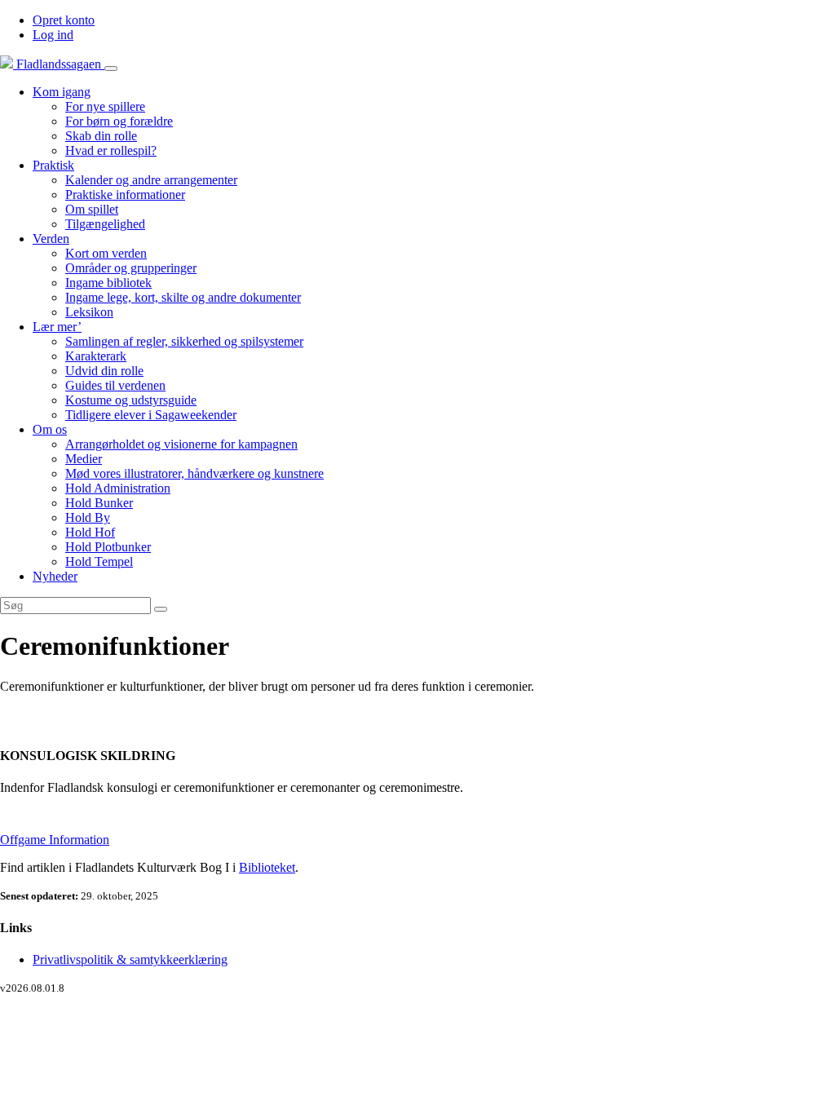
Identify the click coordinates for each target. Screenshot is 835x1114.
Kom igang (62, 92)
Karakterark (95, 356)
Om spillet (91, 209)
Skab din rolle (101, 136)
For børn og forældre (119, 121)
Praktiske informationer (125, 194)
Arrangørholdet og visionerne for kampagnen (181, 444)
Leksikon (89, 312)
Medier (83, 459)
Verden (51, 238)
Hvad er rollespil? (111, 150)
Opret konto (64, 20)
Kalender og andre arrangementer (151, 180)
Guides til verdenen (115, 385)
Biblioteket (267, 867)
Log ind (53, 35)
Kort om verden (106, 253)
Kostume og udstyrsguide (131, 400)
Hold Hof (90, 532)
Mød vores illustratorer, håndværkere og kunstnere (194, 473)
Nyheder (55, 576)
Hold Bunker (99, 503)
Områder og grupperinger (131, 268)
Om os (50, 429)
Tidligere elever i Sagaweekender (150, 415)
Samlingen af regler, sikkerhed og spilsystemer (184, 341)
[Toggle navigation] (110, 68)
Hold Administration (117, 488)
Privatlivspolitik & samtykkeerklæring (130, 959)
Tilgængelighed (105, 224)
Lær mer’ (57, 327)
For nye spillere (105, 106)
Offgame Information (54, 840)
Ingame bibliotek (108, 283)
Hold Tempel (99, 561)
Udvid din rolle (104, 371)
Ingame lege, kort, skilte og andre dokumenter (183, 297)
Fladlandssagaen (58, 64)
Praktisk (53, 165)
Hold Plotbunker (108, 547)
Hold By (87, 517)
